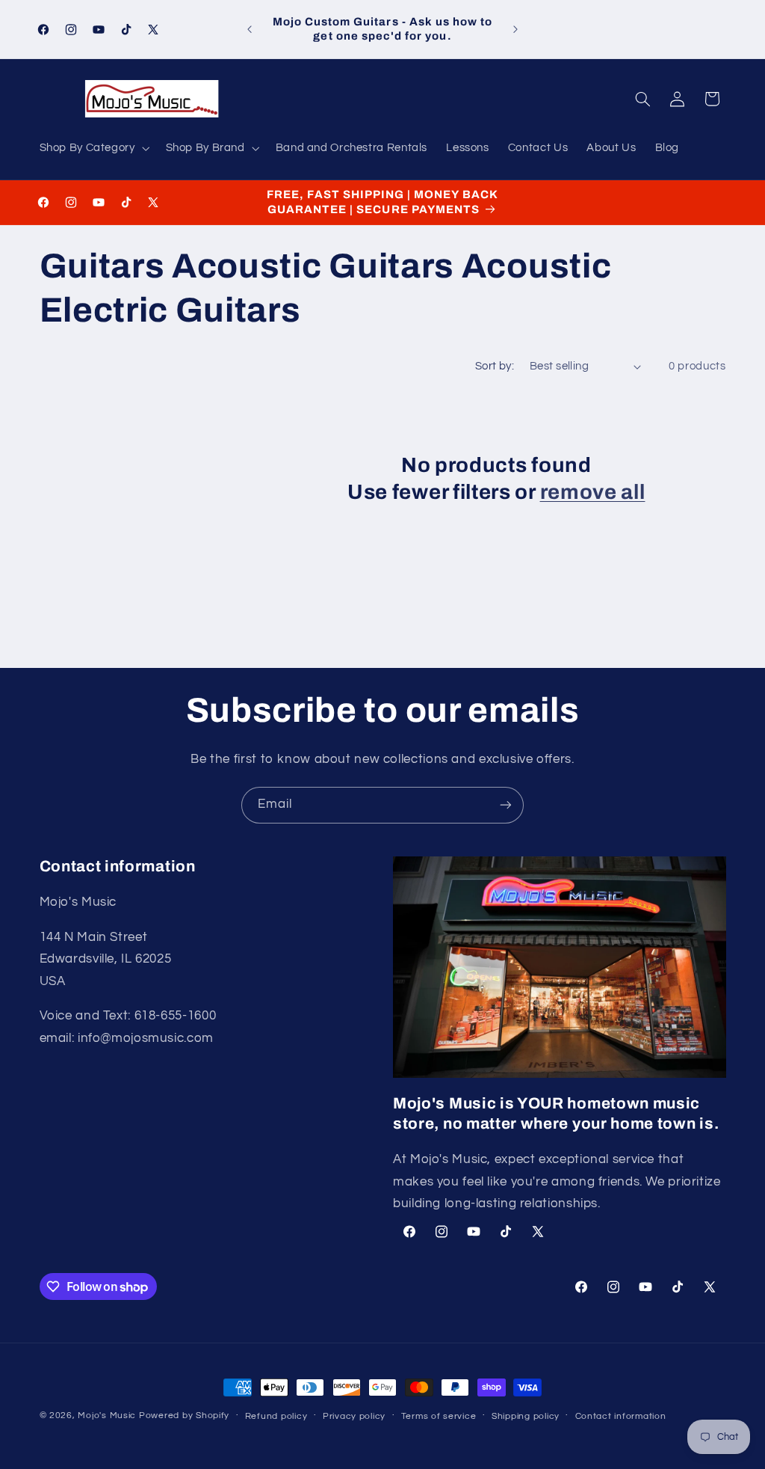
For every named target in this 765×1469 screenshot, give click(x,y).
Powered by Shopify (184, 1415)
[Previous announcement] (249, 29)
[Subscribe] (506, 805)
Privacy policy (354, 1416)
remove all (592, 492)
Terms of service (439, 1416)
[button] (93, 148)
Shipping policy (526, 1416)
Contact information (620, 1416)
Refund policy (276, 1416)
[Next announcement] (515, 29)
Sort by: (494, 366)
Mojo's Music (107, 1415)
